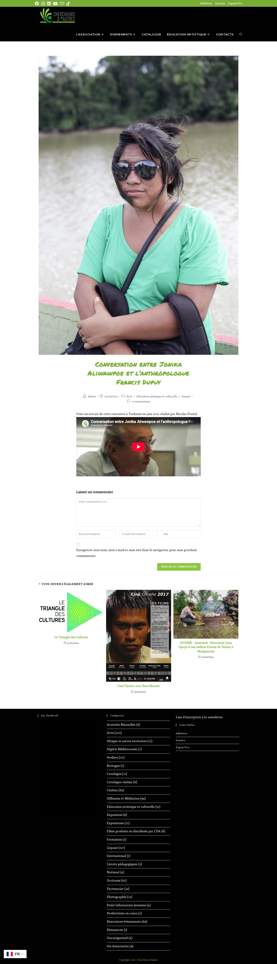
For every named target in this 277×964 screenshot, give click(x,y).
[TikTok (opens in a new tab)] (68, 4)
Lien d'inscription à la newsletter (199, 717)
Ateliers (112, 757)
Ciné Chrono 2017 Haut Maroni (138, 686)
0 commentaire (141, 401)
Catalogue (114, 774)
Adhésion (206, 3)
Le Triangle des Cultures (71, 637)
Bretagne (113, 766)
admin (92, 396)
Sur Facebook (49, 715)
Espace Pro (235, 3)
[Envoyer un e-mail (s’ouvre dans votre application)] (62, 4)
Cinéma (112, 790)
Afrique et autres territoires (127, 741)
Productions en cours (122, 913)
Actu (129, 396)
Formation (114, 839)
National (113, 872)
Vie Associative (118, 946)
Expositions (115, 823)
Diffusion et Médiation (123, 798)
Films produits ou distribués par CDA (134, 831)
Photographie (116, 897)
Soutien (220, 3)
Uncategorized (117, 938)
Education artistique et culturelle (156, 396)
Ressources (115, 930)
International (116, 856)
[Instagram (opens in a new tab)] (43, 4)
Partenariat (115, 889)
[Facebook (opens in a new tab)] (37, 4)
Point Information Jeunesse (126, 905)
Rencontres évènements (124, 922)
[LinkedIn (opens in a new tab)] (49, 4)
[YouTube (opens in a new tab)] (55, 4)
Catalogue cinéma (119, 782)
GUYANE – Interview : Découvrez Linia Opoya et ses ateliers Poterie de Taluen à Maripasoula (206, 647)
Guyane (186, 396)
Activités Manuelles (121, 725)
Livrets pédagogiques (122, 864)
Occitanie (113, 881)
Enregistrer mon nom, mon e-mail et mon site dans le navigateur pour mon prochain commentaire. (136, 553)
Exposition (114, 815)
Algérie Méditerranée (122, 749)
